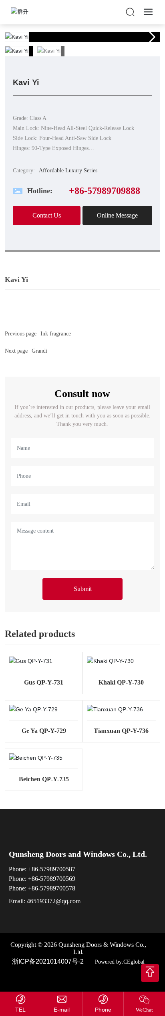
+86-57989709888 (104, 191)
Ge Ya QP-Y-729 (44, 730)
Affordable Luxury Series (68, 171)
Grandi (39, 351)
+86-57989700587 (51, 869)
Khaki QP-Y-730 (121, 682)
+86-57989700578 (50, 888)
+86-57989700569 (51, 878)
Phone (103, 1009)
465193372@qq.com (53, 901)
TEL (20, 1009)
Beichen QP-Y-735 (44, 779)
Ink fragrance (55, 334)
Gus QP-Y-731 (43, 682)
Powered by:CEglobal (119, 962)
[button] (150, 37)
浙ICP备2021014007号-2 (48, 961)
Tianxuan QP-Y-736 (121, 730)
